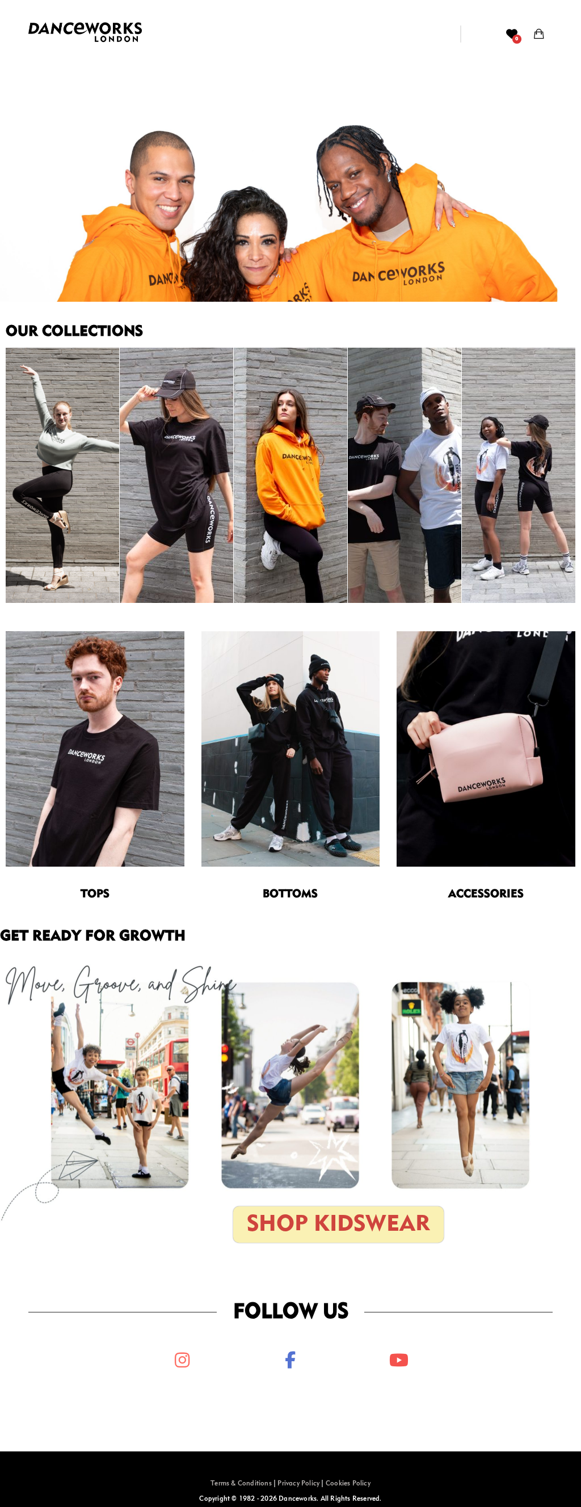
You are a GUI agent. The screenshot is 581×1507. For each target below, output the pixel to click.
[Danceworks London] (85, 34)
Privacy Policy (298, 1483)
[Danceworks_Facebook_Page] (290, 1360)
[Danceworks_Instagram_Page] (182, 1360)
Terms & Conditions (241, 1483)
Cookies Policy (348, 1483)
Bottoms (290, 894)
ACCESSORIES (486, 894)
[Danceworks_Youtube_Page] (399, 1360)
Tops (95, 894)
